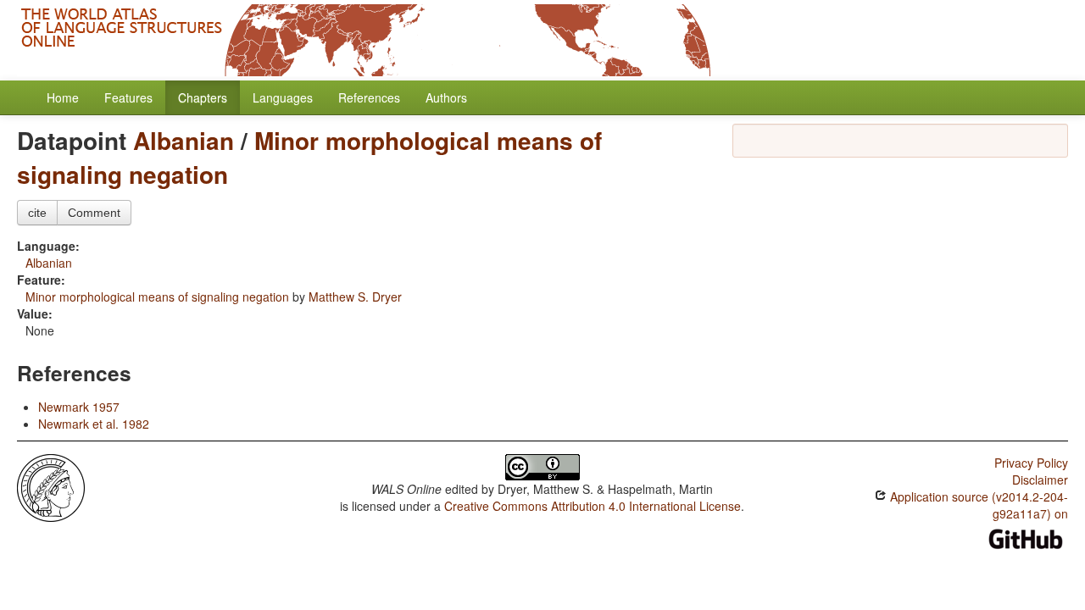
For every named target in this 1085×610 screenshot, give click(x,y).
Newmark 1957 (79, 406)
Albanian (183, 140)
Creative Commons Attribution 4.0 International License (592, 505)
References (369, 97)
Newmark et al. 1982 (93, 423)
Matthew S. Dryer (355, 296)
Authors (446, 97)
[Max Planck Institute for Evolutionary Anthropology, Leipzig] (51, 486)
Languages (283, 97)
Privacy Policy (1031, 462)
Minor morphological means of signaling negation (309, 157)
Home (63, 97)
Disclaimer (1040, 479)
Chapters (202, 97)
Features (128, 97)
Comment (94, 212)
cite (37, 212)
